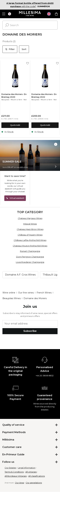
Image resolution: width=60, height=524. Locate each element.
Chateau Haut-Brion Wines (30, 229)
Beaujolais (5, 100)
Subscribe (30, 331)
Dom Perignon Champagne (30, 256)
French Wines (44, 292)
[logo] (30, 14)
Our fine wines (26, 292)
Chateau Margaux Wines (30, 218)
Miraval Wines (30, 224)
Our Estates (10, 467)
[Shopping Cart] (56, 14)
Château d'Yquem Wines (30, 235)
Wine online (8, 292)
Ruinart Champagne (30, 251)
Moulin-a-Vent (16, 100)
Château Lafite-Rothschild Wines (30, 240)
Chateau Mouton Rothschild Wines (30, 245)
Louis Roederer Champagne (30, 262)
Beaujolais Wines (11, 298)
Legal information (26, 467)
